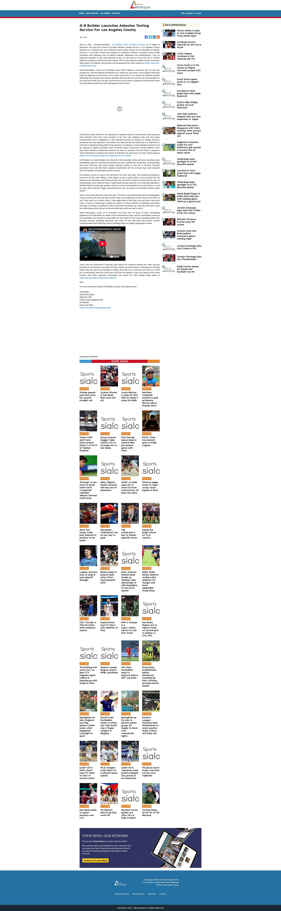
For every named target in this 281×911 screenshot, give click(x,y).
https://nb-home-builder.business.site (95, 308)
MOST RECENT (92, 13)
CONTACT (116, 13)
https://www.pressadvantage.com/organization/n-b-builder (105, 156)
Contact (162, 894)
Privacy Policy (138, 894)
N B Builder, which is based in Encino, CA (130, 44)
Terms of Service (122, 894)
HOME (81, 13)
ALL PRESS (105, 13)
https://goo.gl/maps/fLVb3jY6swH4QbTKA (98, 278)
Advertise (152, 894)
